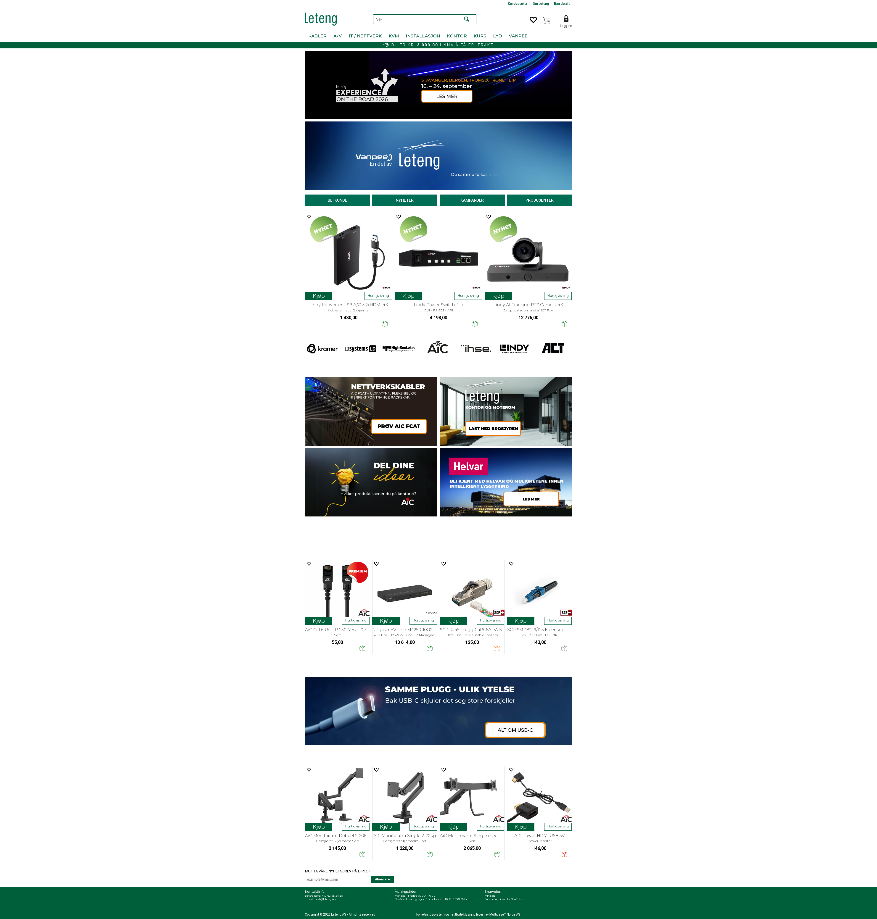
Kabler (317, 36)
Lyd (497, 36)
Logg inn (566, 26)
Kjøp (319, 295)
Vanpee (518, 36)
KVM (394, 36)
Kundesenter (518, 3)
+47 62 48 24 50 (332, 895)
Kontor (457, 36)
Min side (490, 895)
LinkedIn (504, 899)
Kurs (480, 36)
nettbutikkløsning (462, 914)
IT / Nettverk (365, 36)
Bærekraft (562, 3)
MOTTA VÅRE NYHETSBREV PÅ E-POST (338, 871)
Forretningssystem (430, 914)
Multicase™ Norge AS (504, 914)
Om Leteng (541, 3)
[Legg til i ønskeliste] (308, 216)
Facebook (491, 899)
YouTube (517, 899)
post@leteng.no (324, 899)
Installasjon (423, 36)
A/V (337, 36)
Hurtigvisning (378, 296)
